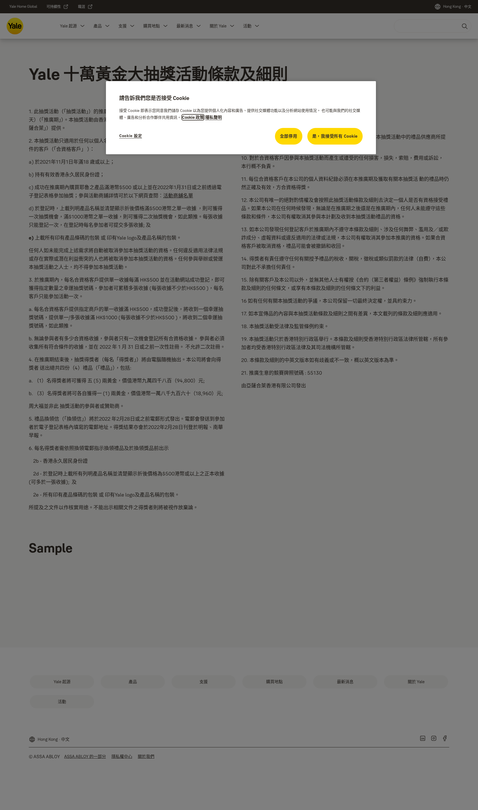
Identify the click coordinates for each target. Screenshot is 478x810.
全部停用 (288, 136)
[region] (241, 117)
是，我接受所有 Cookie (335, 136)
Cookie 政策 (193, 117)
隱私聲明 (213, 117)
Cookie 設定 (130, 135)
